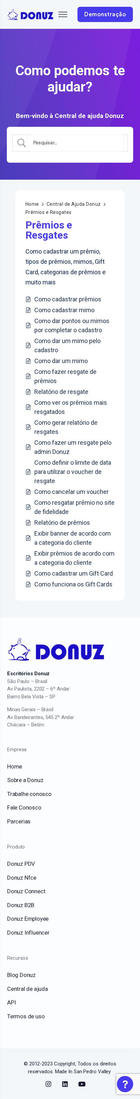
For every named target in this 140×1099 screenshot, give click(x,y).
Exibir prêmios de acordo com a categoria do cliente (74, 558)
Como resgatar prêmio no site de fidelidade (74, 507)
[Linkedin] (65, 1084)
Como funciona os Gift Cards (73, 584)
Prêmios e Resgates (48, 212)
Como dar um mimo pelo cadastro (67, 345)
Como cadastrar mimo (64, 310)
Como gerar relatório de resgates (66, 427)
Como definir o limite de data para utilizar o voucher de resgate (72, 471)
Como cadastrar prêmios (67, 299)
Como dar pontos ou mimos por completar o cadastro (71, 325)
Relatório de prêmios (62, 522)
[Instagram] (48, 1084)
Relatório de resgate (61, 391)
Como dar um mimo (61, 360)
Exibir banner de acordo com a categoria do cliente (72, 538)
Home (32, 204)
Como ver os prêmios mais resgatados (70, 407)
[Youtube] (81, 1084)
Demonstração (105, 14)
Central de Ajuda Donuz (74, 204)
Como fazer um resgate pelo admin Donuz (72, 447)
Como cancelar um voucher (71, 491)
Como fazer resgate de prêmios (65, 376)
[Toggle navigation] (57, 14)
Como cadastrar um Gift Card (73, 573)
